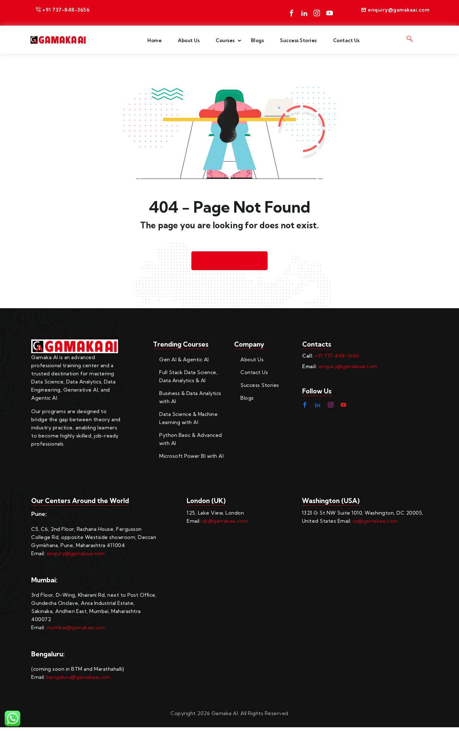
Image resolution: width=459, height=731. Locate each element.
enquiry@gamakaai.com (348, 366)
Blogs (257, 40)
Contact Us (346, 40)
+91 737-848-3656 (337, 356)
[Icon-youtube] (329, 13)
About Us (189, 40)
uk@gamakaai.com (225, 521)
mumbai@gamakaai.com (76, 627)
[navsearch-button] (409, 39)
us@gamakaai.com (375, 521)
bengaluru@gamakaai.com (79, 677)
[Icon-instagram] (317, 13)
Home (154, 40)
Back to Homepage (235, 261)
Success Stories (298, 40)
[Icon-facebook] (291, 13)
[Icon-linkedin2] (304, 13)
